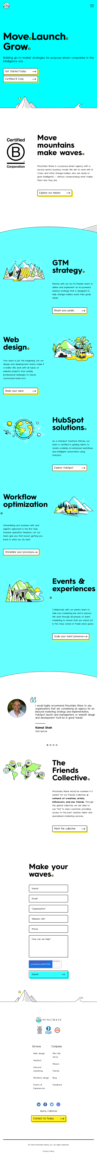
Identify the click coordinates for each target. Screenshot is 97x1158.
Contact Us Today (43, 1118)
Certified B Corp (14, 79)
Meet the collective (65, 829)
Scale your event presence (69, 636)
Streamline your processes (19, 552)
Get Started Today (15, 71)
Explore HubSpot (63, 468)
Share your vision (14, 391)
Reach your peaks (64, 310)
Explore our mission (49, 193)
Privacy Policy (48, 1151)
